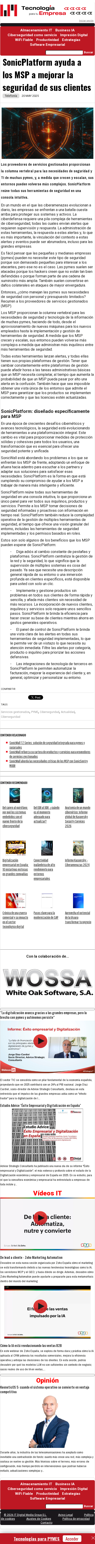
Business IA (65, 30)
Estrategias (71, 40)
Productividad (47, 40)
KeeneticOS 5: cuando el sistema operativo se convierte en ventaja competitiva (44, 1389)
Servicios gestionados (15, 712)
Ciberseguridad (49, 712)
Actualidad (68, 712)
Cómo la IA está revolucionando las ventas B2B (31, 1345)
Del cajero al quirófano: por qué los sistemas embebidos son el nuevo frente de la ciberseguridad (15, 816)
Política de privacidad (76, 1518)
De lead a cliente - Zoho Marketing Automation (31, 1257)
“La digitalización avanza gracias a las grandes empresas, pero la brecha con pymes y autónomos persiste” (43, 1015)
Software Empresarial (47, 45)
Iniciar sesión (86, 20)
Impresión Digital (74, 35)
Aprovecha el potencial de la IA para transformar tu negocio (78, 917)
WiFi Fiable (24, 40)
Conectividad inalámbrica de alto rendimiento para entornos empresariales (44, 869)
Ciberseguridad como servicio (32, 35)
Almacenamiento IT (36, 30)
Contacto (46, 1522)
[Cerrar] (93, 1538)
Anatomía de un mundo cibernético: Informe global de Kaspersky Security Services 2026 (77, 816)
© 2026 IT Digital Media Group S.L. (25, 1515)
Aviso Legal (65, 1515)
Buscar (88, 52)
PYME (34, 712)
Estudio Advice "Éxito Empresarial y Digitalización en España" (40, 1105)
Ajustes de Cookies (38, 1518)
